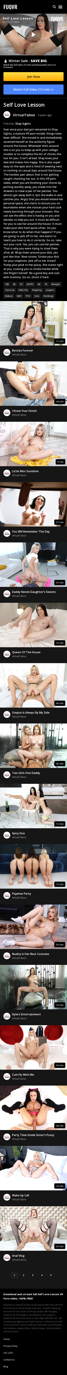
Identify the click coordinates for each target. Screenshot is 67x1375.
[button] (54, 7)
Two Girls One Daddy (26, 773)
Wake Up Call (20, 1195)
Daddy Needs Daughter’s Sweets (34, 592)
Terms (6, 1339)
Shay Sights (23, 123)
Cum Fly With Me (23, 1075)
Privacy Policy (10, 1345)
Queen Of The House (26, 652)
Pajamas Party (21, 893)
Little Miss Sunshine (25, 471)
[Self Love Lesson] (33, 34)
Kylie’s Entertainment (26, 1014)
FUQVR (10, 7)
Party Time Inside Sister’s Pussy (33, 1135)
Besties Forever (22, 350)
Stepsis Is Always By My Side (30, 712)
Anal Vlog (18, 1256)
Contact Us (9, 1359)
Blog (5, 1366)
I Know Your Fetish (24, 411)
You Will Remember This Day (31, 531)
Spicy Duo (18, 833)
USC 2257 (8, 1352)
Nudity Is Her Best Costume (30, 954)
